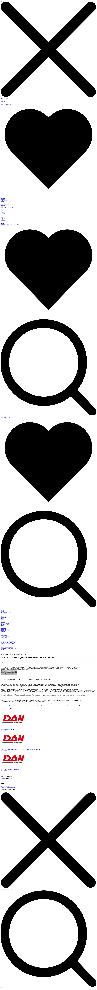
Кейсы (2, 206)
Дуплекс (7, 988)
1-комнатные (3, 626)
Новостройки (4, 200)
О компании (3, 211)
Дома (2, 634)
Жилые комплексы (5, 637)
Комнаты (3, 631)
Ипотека (2, 201)
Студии (2, 625)
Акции (2, 208)
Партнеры (3, 205)
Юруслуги (6, 612)
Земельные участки (5, 636)
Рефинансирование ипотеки (7, 644)
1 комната (3, 619)
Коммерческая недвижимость (7, 639)
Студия (2, 618)
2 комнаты (3, 620)
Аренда (2, 202)
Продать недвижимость (6, 104)
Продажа (3, 199)
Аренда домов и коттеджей (7, 647)
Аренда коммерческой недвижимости (9, 648)
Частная (2, 632)
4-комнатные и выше (5, 630)
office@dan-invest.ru (5, 224)
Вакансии (3, 213)
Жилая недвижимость (5, 635)
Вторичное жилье (5, 624)
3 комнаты (3, 622)
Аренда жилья (4, 645)
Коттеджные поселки (5, 638)
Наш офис (3, 771)
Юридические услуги (5, 204)
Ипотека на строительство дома (8, 642)
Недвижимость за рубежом (7, 207)
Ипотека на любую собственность (8, 641)
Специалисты (4, 212)
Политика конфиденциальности (8, 787)
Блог (2, 209)
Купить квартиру (4, 617)
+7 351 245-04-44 (4, 98)
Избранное (3, 198)
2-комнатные (3, 628)
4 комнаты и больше (5, 623)
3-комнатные (3, 629)
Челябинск (3, 101)
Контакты (3, 214)
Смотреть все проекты (6, 710)
